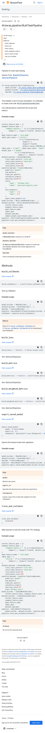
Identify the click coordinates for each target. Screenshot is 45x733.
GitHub (4, 680)
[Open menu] (3, 2)
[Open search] (34, 2)
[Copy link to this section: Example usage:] (16, 116)
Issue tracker (6, 696)
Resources (15, 17)
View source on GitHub (14, 64)
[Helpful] (15, 21)
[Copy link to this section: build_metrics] (19, 363)
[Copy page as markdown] (11, 29)
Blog (3, 673)
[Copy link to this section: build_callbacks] (21, 271)
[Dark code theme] (38, 82)
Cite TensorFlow (7, 710)
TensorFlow (5, 17)
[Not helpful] (18, 21)
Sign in (39, 2)
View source (6, 276)
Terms (4, 718)
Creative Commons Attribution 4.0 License (21, 651)
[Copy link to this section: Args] (8, 228)
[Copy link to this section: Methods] (15, 266)
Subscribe (36, 723)
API (30, 17)
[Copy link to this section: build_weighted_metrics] (30, 389)
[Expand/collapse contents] (13, 35)
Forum (4, 676)
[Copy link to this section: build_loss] (15, 337)
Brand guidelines (7, 707)
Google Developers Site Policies (17, 656)
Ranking (6, 9)
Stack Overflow (7, 703)
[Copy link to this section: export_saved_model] (25, 414)
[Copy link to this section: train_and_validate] (25, 506)
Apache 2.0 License (28, 654)
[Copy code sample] (41, 82)
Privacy (10, 718)
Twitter (4, 683)
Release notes (7, 700)
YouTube (5, 687)
